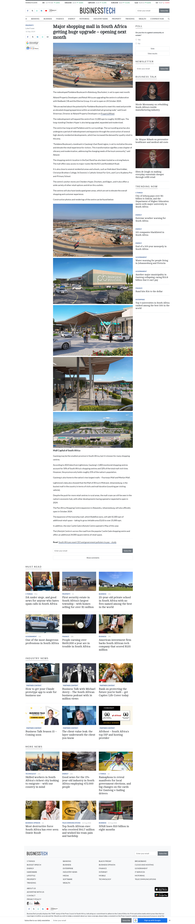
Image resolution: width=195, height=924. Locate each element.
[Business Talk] (53, 10)
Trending (130, 19)
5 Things (29, 594)
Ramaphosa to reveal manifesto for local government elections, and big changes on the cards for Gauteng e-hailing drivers (115, 785)
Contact (31, 895)
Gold (136, 3)
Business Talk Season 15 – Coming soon (41, 733)
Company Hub (157, 19)
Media (66, 875)
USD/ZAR (68, 3)
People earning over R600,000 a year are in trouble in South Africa (76, 643)
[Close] (169, 920)
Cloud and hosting (144, 865)
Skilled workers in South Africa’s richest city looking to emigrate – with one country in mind (42, 782)
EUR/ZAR (114, 3)
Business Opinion (33, 823)
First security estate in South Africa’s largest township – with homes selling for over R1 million (78, 602)
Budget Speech (34, 865)
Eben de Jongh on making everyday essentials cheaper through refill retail (150, 174)
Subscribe (164, 10)
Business (48, 19)
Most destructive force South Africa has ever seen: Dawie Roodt (42, 829)
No (139, 43)
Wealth (142, 19)
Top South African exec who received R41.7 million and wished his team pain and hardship (78, 831)
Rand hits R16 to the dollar (149, 291)
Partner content (33, 685)
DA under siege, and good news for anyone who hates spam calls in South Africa (42, 600)
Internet (103, 872)
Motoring (84, 19)
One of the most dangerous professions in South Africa (42, 641)
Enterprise (140, 299)
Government (31, 636)
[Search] (168, 18)
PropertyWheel (107, 113)
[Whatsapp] (37, 10)
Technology (31, 774)
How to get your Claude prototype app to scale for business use (41, 692)
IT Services (140, 872)
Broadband (140, 861)
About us (31, 888)
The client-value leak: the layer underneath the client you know (78, 735)
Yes (139, 39)
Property (116, 19)
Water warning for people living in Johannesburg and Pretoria (152, 261)
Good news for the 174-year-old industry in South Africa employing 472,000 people (78, 782)
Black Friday (105, 861)
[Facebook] (28, 10)
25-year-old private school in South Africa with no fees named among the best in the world (115, 602)
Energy (71, 19)
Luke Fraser (30, 28)
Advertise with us (35, 892)
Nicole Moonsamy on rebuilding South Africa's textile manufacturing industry (152, 107)
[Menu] (26, 18)
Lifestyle (31, 875)
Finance (60, 19)
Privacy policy (34, 899)
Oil (157, 3)
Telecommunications (71, 823)
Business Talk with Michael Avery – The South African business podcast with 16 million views (78, 693)
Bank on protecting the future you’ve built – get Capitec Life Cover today (114, 692)
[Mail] (47, 37)
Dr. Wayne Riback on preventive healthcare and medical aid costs (152, 140)
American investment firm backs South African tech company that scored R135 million (115, 644)
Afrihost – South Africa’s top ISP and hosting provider (114, 735)
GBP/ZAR (91, 3)
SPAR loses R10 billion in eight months (114, 828)
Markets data (31, 3)
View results (152, 53)
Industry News (100, 19)
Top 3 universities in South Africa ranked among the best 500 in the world (152, 305)
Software (67, 879)
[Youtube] (46, 10)
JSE (43, 3)
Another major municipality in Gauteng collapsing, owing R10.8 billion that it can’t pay (152, 277)
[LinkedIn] (41, 10)
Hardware (32, 872)
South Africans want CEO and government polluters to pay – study (87, 542)
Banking (35, 19)
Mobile (102, 875)
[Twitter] (32, 10)
